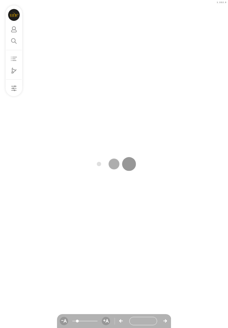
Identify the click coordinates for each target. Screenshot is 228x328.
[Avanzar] (165, 321)
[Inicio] (14, 15)
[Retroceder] (121, 321)
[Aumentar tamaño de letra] (106, 321)
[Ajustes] (14, 88)
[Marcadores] (14, 71)
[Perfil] (14, 29)
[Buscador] (14, 41)
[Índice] (14, 59)
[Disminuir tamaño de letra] (64, 321)
